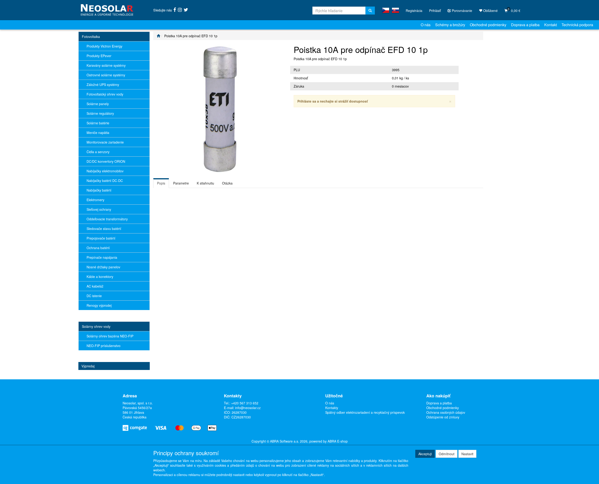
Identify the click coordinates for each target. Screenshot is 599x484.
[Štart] (158, 35)
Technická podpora (577, 24)
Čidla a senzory (98, 151)
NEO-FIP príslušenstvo (104, 345)
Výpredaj (88, 366)
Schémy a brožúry (450, 24)
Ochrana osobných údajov (445, 412)
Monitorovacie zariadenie (105, 142)
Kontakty (331, 407)
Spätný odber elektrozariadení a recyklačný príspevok (365, 412)
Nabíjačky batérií (99, 190)
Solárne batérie (98, 123)
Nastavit (467, 453)
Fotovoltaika (91, 36)
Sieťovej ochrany (99, 209)
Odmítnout (446, 453)
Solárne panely (98, 103)
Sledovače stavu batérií (104, 228)
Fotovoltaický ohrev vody (105, 94)
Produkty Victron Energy (104, 46)
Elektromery (95, 199)
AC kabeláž (95, 286)
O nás (426, 24)
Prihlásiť (435, 10)
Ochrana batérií (98, 247)
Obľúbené (490, 10)
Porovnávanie (461, 10)
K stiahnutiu (205, 183)
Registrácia (414, 10)
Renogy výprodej (99, 305)
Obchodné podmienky (488, 24)
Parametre (181, 183)
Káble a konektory (100, 276)
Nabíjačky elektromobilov (105, 171)
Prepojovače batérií (101, 238)
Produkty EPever (99, 55)
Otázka (227, 183)
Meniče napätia (98, 132)
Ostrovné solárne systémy (106, 75)
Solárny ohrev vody (96, 326)
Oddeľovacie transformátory (107, 219)
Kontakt (550, 24)
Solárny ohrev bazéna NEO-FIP (110, 336)
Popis (161, 183)
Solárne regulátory (100, 113)
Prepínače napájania (102, 257)
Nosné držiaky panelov (103, 267)
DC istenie (94, 295)
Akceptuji (425, 453)
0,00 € (514, 10)
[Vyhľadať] (370, 11)
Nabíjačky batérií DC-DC (105, 180)
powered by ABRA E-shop (328, 441)
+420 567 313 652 (244, 403)
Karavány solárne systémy (106, 65)
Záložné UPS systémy (103, 84)
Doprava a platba (525, 24)
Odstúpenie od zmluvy (442, 417)
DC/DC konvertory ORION (106, 161)
